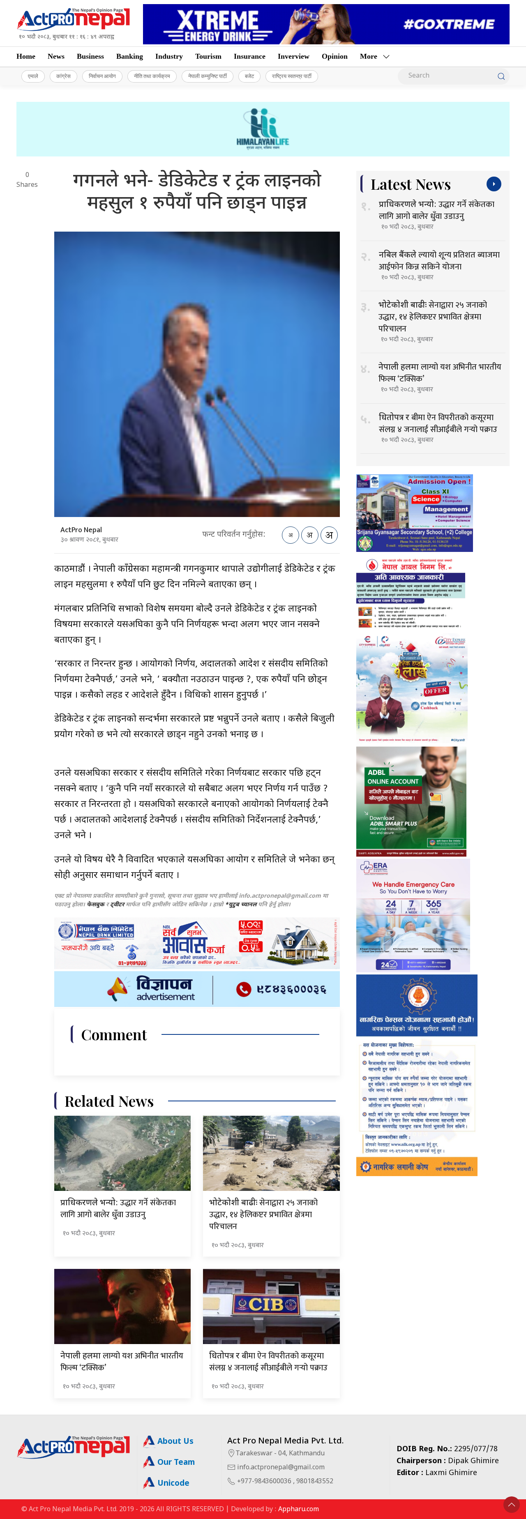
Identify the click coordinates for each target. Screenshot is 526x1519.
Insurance (249, 56)
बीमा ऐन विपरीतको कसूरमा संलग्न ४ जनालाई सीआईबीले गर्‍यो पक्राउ (268, 1362)
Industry (169, 56)
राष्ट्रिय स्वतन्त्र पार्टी (291, 76)
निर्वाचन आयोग (102, 76)
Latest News (411, 184)
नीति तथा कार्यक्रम (152, 76)
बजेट (249, 76)
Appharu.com (298, 1509)
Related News (109, 1101)
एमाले (33, 76)
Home (25, 56)
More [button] (368, 56)
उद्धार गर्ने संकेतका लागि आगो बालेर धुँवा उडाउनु (118, 1209)
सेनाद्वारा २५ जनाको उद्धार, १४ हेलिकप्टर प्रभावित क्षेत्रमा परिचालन (263, 1215)
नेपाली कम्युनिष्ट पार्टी (207, 76)
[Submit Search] (501, 76)
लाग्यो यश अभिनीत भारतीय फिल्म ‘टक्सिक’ (121, 1362)
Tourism (208, 56)
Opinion (335, 56)
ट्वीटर (117, 905)
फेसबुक (95, 905)
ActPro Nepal (81, 530)
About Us (174, 1442)
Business (90, 56)
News (56, 56)
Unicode (172, 1484)
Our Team (175, 1463)
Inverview (293, 56)
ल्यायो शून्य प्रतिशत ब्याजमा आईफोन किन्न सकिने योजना (439, 261)
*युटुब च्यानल (240, 905)
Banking (129, 56)
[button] (511, 1504)
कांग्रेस (63, 76)
